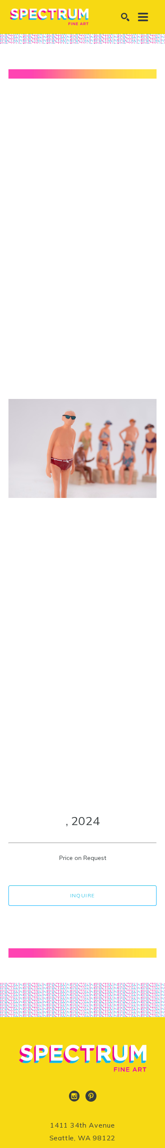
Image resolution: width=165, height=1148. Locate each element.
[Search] (125, 17)
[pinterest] (90, 1096)
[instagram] (74, 1096)
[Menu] (143, 17)
